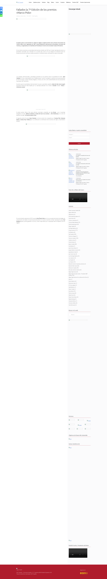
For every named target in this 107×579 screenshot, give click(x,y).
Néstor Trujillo (71, 289)
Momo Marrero (72, 281)
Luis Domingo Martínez (73, 256)
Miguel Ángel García (72, 271)
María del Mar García (73, 265)
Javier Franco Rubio (72, 248)
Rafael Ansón (71, 295)
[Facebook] (1, 8)
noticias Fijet (23, 16)
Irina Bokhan (71, 246)
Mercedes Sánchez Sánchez (74, 269)
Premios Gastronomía (85, 2)
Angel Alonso (71, 214)
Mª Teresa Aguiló (72, 285)
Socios (57, 2)
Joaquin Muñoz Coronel (73, 250)
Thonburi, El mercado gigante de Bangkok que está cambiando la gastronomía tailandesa (83, 173)
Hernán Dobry (71, 242)
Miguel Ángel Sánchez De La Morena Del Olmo (78, 277)
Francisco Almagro (72, 236)
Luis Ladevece (71, 258)
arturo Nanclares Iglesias (74, 216)
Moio (70, 279)
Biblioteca (68, 2)
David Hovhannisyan (73, 224)
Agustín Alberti (71, 212)
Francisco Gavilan (72, 238)
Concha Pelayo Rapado (73, 222)
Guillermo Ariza (72, 240)
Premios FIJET (75, 2)
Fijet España (71, 234)
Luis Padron (71, 262)
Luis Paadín (71, 260)
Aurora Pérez (71, 218)
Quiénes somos (36, 2)
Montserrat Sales (72, 283)
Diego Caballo (71, 226)
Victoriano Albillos (72, 303)
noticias (18, 16)
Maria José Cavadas (73, 267)
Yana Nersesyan (72, 305)
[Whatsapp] (1, 15)
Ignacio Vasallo (72, 244)
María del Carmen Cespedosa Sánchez (76, 264)
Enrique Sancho (72, 230)
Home (30, 2)
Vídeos (52, 2)
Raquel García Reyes (73, 297)
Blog (48, 2)
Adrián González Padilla (73, 210)
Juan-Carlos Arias (72, 254)
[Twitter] (1, 10)
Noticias (44, 2)
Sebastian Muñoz (72, 301)
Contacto (62, 2)
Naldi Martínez (71, 287)
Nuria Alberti (71, 291)
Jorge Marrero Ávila (72, 252)
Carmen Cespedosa (73, 220)
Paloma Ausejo (72, 293)
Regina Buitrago (72, 299)
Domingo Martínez (72, 228)
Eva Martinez (71, 232)
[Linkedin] (1, 13)
